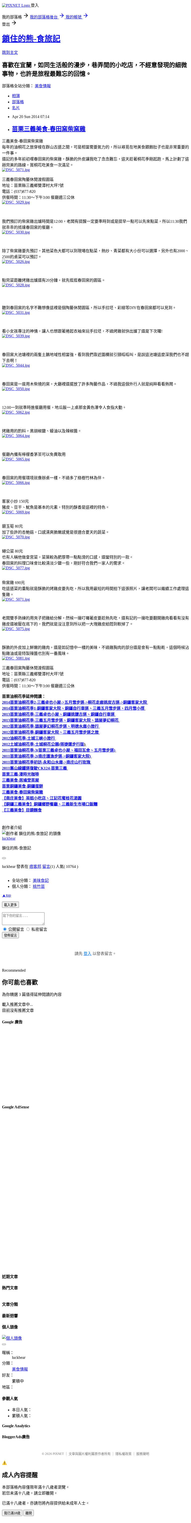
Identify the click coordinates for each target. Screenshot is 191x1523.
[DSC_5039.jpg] (16, 336)
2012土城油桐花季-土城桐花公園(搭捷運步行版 (43, 744)
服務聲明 (142, 1454)
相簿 (16, 96)
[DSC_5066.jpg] (16, 482)
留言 (46, 866)
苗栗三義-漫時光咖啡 (20, 774)
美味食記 (41, 880)
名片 (16, 108)
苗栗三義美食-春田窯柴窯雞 (49, 129)
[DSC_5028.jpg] (16, 285)
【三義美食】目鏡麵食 (22, 810)
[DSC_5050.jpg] (16, 389)
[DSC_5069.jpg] (16, 512)
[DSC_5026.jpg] (16, 261)
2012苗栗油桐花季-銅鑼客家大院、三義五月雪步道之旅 (50, 732)
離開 (28, 1513)
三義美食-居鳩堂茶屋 (20, 780)
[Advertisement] (95, 1065)
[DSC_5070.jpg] (16, 537)
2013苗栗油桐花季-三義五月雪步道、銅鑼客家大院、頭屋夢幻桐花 (60, 720)
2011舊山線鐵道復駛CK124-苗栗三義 (34, 768)
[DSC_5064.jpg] (16, 436)
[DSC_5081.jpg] (16, 658)
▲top (6, 895)
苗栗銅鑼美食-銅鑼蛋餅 (22, 786)
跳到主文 (10, 52)
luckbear (8, 838)
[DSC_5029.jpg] (16, 202)
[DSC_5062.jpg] (16, 412)
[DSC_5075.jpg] (16, 629)
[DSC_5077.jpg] (16, 568)
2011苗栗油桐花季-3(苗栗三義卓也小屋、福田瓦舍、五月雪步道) (58, 750)
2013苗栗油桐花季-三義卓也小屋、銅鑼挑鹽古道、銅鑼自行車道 (58, 714)
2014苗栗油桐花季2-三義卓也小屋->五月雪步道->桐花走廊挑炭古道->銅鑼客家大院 (74, 702)
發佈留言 (10, 935)
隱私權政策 (123, 1454)
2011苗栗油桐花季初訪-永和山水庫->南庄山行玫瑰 (46, 762)
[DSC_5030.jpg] (16, 232)
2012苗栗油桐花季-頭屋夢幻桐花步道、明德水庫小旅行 (50, 726)
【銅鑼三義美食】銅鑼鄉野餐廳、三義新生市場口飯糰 (49, 804)
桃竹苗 (39, 886)
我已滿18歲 (12, 1513)
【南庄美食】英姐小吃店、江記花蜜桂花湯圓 (42, 798)
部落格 (18, 102)
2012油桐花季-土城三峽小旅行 (28, 738)
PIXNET (58, 1454)
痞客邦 (35, 866)
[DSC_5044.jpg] (16, 365)
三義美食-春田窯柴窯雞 (22, 792)
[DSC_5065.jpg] (16, 459)
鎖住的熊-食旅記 (31, 38)
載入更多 (10, 905)
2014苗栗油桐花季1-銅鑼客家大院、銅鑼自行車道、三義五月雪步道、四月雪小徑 (73, 708)
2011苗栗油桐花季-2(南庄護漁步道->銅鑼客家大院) (46, 756)
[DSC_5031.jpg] (16, 312)
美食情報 (43, 86)
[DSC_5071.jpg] (16, 170)
